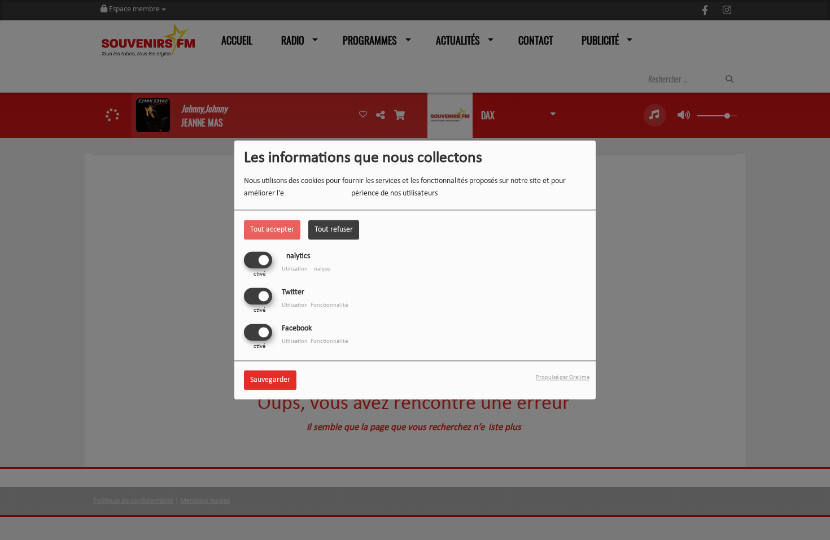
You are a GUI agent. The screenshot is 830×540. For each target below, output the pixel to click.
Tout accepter (272, 229)
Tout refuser (333, 229)
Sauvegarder (270, 380)
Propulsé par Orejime (562, 378)
